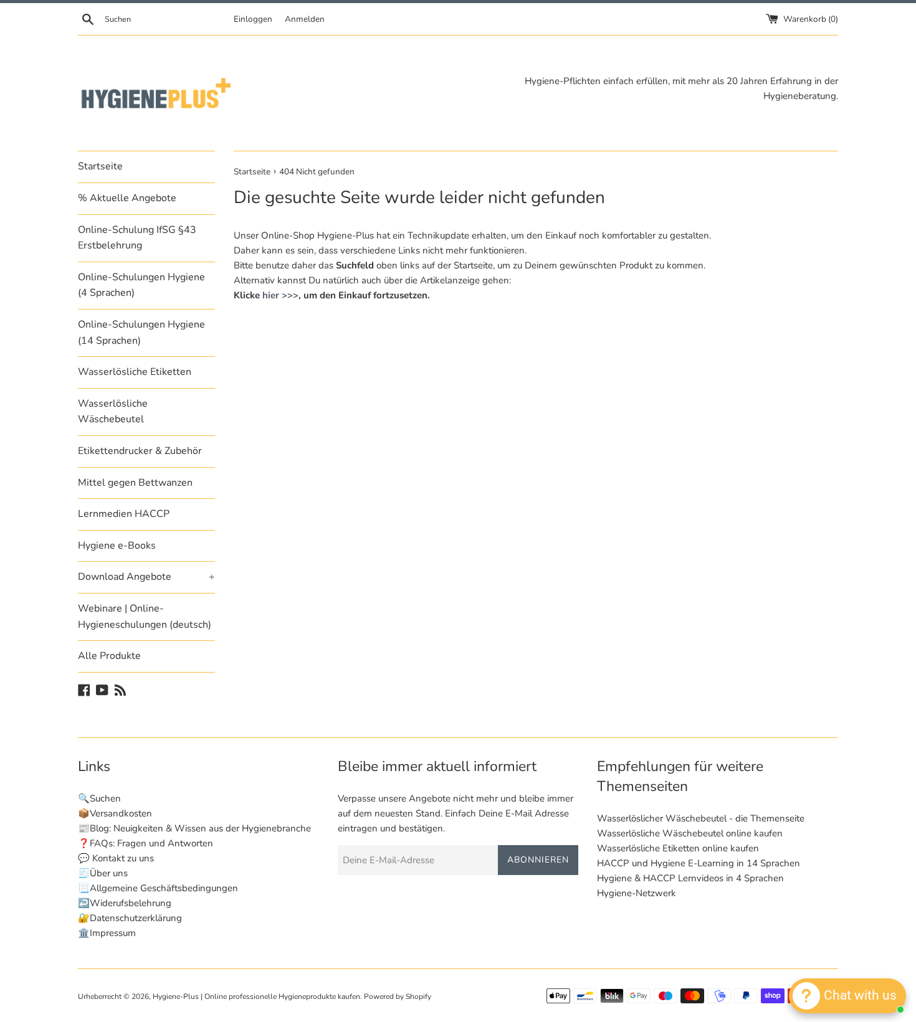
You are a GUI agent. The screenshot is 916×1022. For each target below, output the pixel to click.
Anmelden (305, 19)
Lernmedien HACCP (123, 514)
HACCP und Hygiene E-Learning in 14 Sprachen (698, 863)
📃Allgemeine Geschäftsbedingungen (158, 888)
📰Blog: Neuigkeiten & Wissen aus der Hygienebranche (194, 828)
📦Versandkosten (115, 813)
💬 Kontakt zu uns (116, 858)
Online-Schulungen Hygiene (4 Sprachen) (141, 285)
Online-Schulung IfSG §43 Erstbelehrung (137, 238)
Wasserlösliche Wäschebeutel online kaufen (690, 833)
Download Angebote (146, 577)
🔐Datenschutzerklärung (130, 918)
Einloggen (253, 19)
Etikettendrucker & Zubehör (140, 451)
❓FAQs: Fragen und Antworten (145, 843)
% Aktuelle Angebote (127, 198)
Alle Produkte (109, 656)
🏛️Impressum (107, 933)
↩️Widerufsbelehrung (124, 903)
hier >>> (280, 295)
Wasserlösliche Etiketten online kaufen (678, 848)
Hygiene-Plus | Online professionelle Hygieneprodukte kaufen (256, 996)
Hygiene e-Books (117, 545)
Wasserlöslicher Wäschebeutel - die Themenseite (700, 818)
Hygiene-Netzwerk (636, 893)
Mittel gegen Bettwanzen (135, 483)
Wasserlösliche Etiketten (134, 372)
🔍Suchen (99, 798)
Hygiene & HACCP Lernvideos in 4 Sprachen (690, 878)
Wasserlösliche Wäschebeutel (113, 412)
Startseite (100, 166)
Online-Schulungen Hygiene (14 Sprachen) (141, 333)
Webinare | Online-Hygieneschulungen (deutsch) (144, 617)
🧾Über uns (103, 873)
